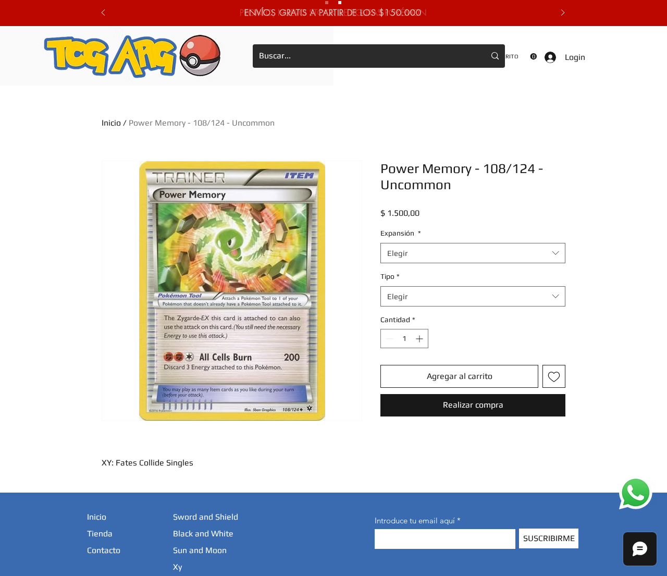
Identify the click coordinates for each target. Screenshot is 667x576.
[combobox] (472, 253)
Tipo (390, 276)
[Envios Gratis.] (326, 2)
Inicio (111, 123)
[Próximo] (562, 13)
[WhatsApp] (636, 492)
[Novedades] (339, 2)
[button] (516, 56)
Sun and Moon (200, 550)
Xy (177, 567)
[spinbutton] (404, 338)
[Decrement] (388, 338)
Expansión (400, 233)
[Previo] (103, 13)
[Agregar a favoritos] (553, 376)
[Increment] (420, 338)
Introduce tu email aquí (415, 520)
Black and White (203, 533)
